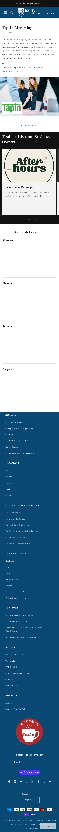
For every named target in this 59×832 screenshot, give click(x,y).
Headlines (9, 561)
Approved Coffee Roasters (16, 622)
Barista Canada (11, 447)
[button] (5, 12)
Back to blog (31, 125)
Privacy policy (16, 824)
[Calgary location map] (29, 389)
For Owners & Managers (15, 519)
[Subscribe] (45, 762)
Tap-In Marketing (10, 71)
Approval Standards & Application (20, 615)
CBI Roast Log (11, 686)
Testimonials (10, 661)
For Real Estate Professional (17, 525)
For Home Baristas (13, 513)
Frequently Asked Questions (17, 441)
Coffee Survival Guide (15, 592)
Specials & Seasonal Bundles (17, 544)
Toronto (8, 483)
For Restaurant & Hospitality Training (21, 531)
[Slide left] (23, 220)
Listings (8, 703)
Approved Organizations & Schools (20, 637)
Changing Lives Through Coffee (19, 428)
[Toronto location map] (29, 346)
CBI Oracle (10, 679)
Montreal (9, 489)
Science (8, 567)
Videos (8, 573)
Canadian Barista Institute (18, 820)
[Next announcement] (54, 4)
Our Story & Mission (14, 422)
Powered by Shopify (35, 820)
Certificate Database (14, 655)
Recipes (8, 586)
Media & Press (11, 579)
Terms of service (30, 824)
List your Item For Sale (15, 709)
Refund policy (51, 820)
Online (8, 495)
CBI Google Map (12, 667)
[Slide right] (36, 220)
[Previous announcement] (5, 4)
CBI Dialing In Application (17, 673)
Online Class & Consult (15, 537)
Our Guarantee (11, 435)
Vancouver (9, 471)
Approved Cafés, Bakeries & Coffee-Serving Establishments (24, 629)
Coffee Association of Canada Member (21, 453)
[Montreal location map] (29, 303)
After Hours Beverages (19, 186)
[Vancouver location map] (29, 260)
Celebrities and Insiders (15, 598)
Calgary (8, 477)
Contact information (31, 828)
